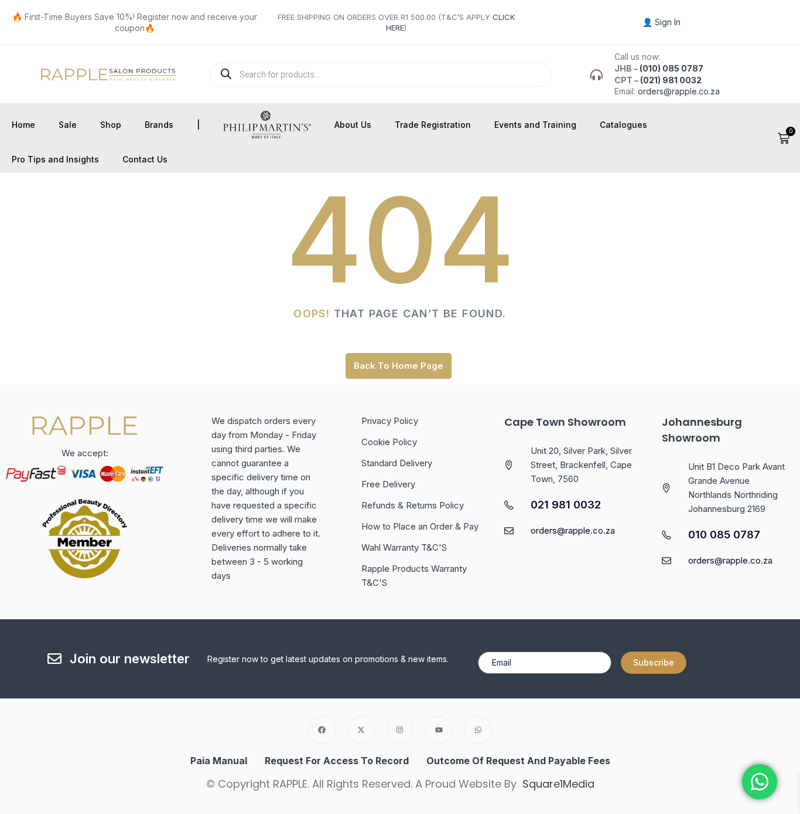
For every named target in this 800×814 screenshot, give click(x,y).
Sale (68, 125)
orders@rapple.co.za (679, 91)
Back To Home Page (398, 365)
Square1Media (558, 783)
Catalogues (623, 125)
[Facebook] (322, 730)
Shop (110, 125)
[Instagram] (400, 730)
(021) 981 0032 (671, 80)
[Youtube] (439, 730)
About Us (352, 125)
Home (23, 125)
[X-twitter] (361, 730)
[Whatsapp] (478, 730)
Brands (159, 125)
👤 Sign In (661, 22)
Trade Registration (433, 125)
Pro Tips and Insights (55, 159)
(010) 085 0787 (671, 68)
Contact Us (144, 159)
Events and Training (535, 125)
